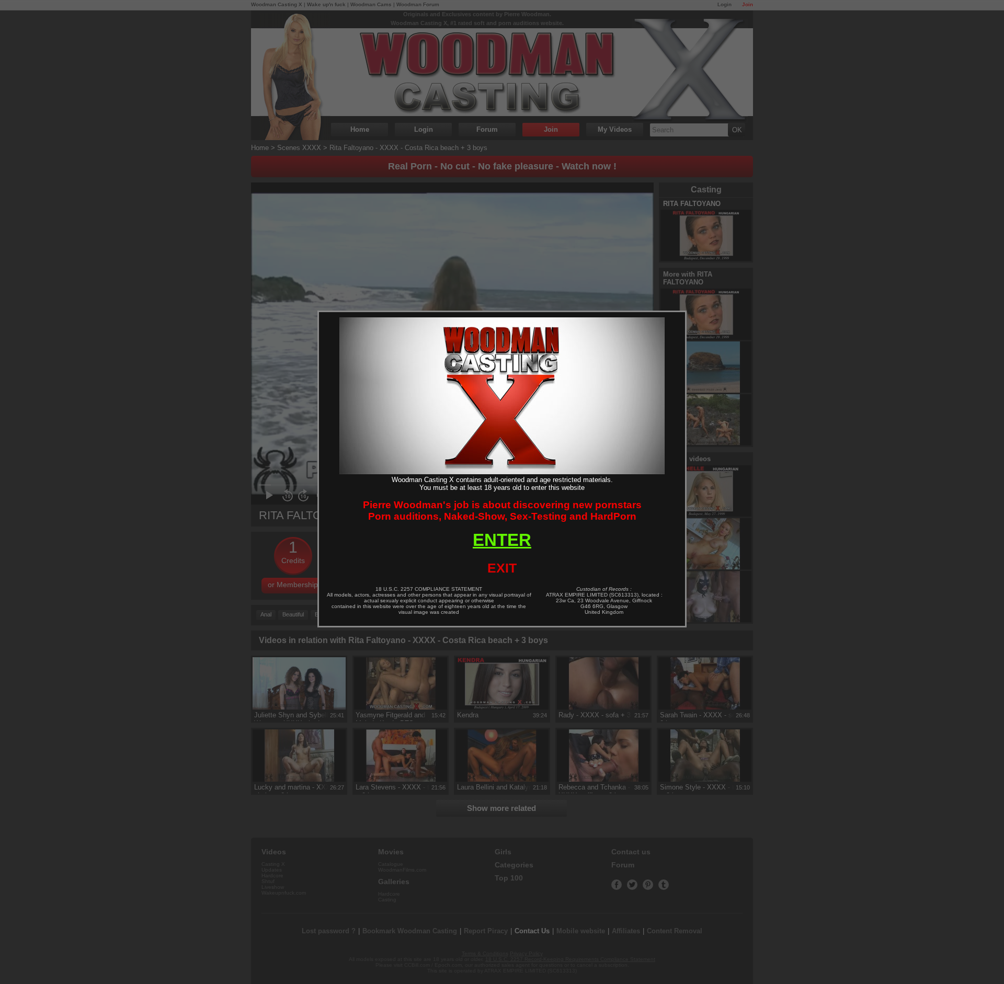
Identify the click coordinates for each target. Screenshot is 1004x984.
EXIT (502, 567)
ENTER (502, 540)
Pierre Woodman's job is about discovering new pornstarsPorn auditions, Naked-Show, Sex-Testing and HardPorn (502, 510)
